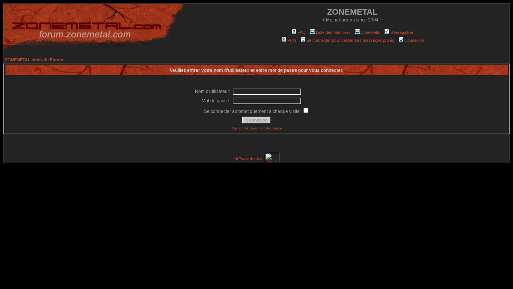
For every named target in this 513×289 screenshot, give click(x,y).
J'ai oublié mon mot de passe (256, 128)
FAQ (301, 32)
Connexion (414, 40)
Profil (291, 40)
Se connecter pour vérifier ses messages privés (350, 40)
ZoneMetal (370, 32)
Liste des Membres (333, 32)
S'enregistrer (401, 32)
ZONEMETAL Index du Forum (34, 60)
